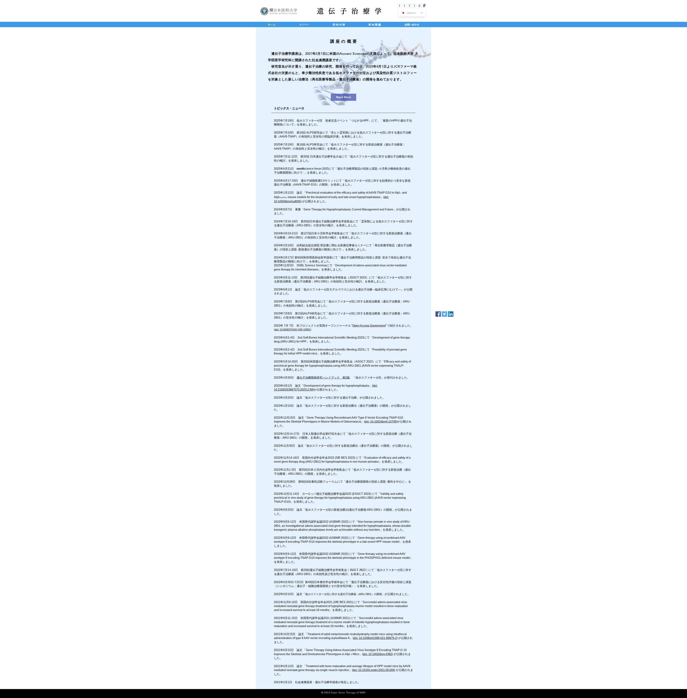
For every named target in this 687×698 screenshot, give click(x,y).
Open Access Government (369, 325)
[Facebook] (438, 314)
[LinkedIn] (450, 314)
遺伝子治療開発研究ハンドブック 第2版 (323, 377)
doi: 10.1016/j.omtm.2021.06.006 (373, 670)
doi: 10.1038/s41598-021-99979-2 (375, 638)
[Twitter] (444, 314)
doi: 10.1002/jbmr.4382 (377, 654)
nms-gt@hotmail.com (384, 691)
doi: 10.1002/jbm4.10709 (380, 421)
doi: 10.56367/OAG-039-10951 (292, 329)
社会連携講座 (322, 60)
